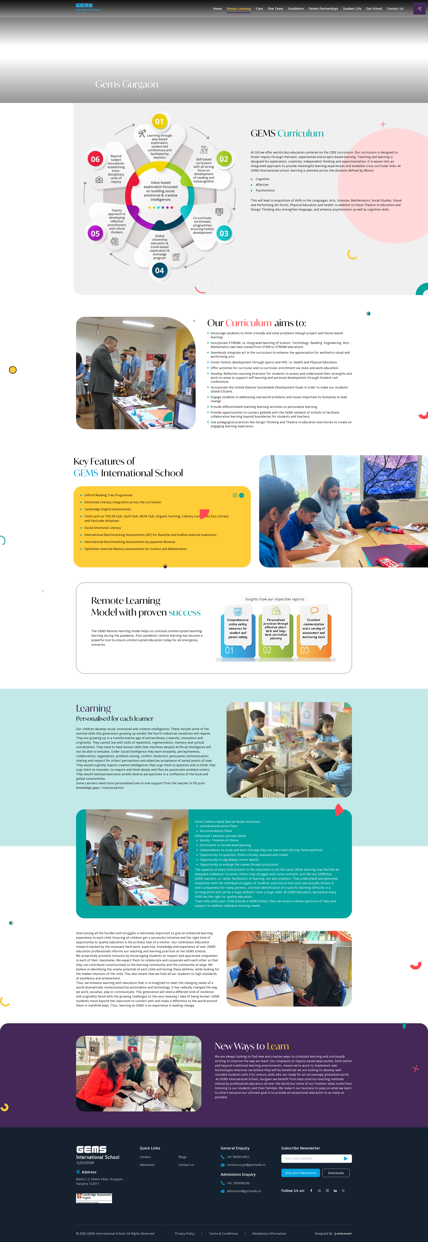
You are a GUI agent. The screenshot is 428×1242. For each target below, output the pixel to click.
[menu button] (419, 9)
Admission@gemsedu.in (244, 1191)
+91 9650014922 (238, 1157)
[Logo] (88, 9)
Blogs (183, 1157)
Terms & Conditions (223, 1233)
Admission (147, 1165)
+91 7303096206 (238, 1183)
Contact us (186, 1165)
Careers (145, 1157)
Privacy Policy (184, 1233)
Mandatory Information (269, 1233)
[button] (234, 495)
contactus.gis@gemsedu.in (246, 1165)
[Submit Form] (348, 1158)
